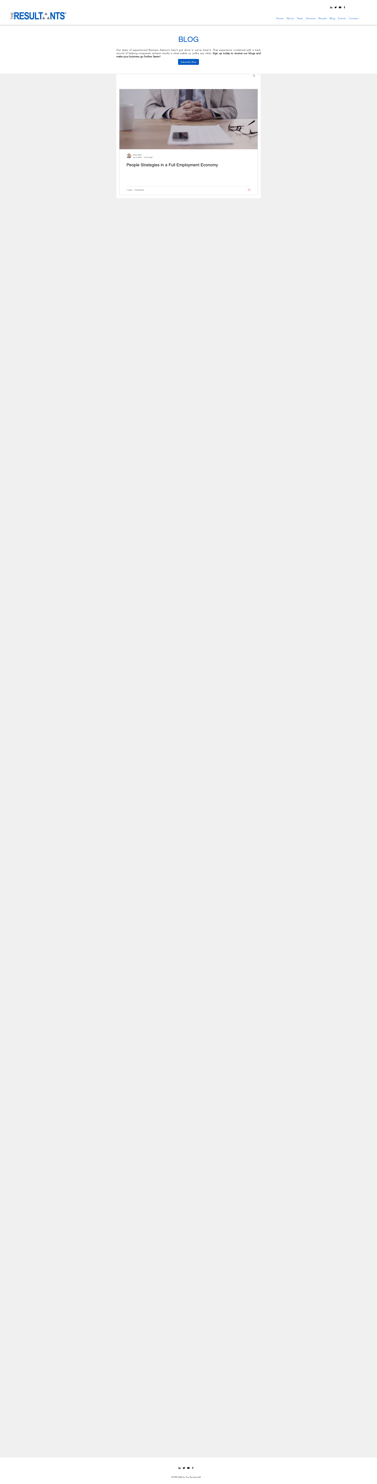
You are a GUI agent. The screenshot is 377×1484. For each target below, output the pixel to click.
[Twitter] (335, 7)
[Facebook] (344, 7)
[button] (254, 75)
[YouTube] (340, 7)
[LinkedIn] (331, 7)
